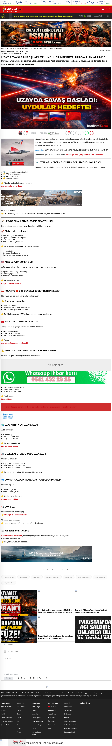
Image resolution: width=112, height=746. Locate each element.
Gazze (19, 714)
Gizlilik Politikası (6, 717)
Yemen (19, 732)
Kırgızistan (51, 717)
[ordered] (30, 678)
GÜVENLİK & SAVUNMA (39, 48)
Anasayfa (39, 150)
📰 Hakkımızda (6, 707)
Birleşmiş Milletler (38, 721)
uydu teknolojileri (83, 577)
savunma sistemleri (52, 577)
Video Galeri (68, 707)
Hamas (66, 717)
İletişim (3, 714)
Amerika (35, 714)
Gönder (8, 678)
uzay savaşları (9, 583)
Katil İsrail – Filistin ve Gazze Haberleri (14, 48)
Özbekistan (52, 721)
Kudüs (19, 717)
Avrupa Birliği (37, 725)
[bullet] (33, 678)
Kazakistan (52, 714)
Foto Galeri (68, 710)
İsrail (34, 710)
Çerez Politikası (6, 725)
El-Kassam (67, 714)
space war (68, 577)
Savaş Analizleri (69, 732)
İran (18, 721)
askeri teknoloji (9, 577)
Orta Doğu (36, 577)
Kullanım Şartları (7, 721)
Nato (34, 728)
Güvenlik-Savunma (70, 728)
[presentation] (7, 16)
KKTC (50, 728)
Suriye (19, 725)
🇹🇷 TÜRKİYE (52, 707)
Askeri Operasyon (70, 721)
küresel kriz (23, 577)
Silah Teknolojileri (56, 48)
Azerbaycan (52, 710)
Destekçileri (36, 717)
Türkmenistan (53, 725)
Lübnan (19, 728)
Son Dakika (21, 707)
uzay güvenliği (100, 577)
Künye (3, 710)
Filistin (19, 710)
